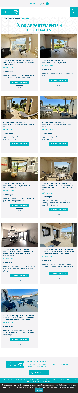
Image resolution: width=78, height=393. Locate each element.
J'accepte (39, 390)
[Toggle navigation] (74, 12)
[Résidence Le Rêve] (10, 12)
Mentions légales (17, 379)
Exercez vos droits (30, 379)
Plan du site (6, 379)
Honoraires (60, 379)
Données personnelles (44, 379)
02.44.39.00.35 (40, 373)
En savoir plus (69, 387)
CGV (54, 379)
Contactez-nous (62, 364)
